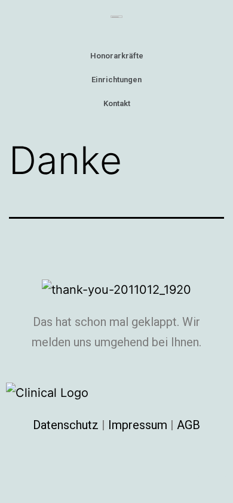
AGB (188, 425)
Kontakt (116, 103)
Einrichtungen (116, 79)
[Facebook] (212, 462)
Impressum (137, 425)
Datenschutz (66, 425)
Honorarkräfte (116, 55)
